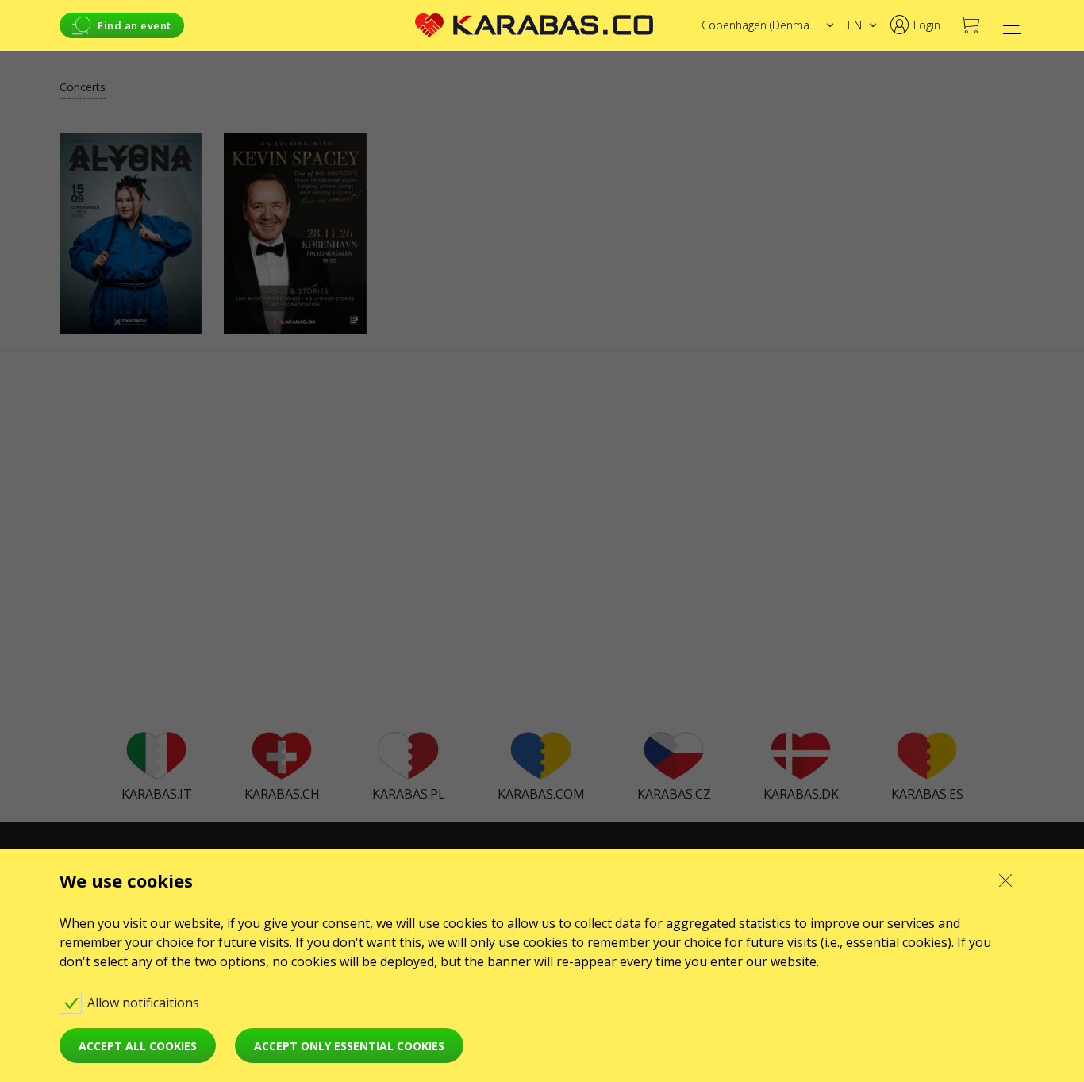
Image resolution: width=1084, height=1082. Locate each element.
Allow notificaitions (144, 1002)
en (855, 25)
